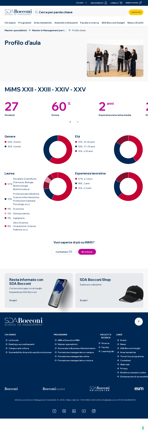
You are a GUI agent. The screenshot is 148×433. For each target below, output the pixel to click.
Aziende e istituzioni (66, 22)
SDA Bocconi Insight (113, 22)
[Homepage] (24, 322)
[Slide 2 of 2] (78, 122)
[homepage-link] (18, 12)
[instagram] (94, 411)
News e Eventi (135, 22)
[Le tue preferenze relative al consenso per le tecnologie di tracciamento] (143, 428)
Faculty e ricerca (89, 22)
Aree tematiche (43, 22)
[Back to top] (138, 321)
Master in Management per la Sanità (25, 428)
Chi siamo (10, 22)
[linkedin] (74, 411)
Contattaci (136, 12)
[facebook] (54, 411)
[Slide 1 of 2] (70, 122)
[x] (64, 411)
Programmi (24, 22)
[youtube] (84, 411)
